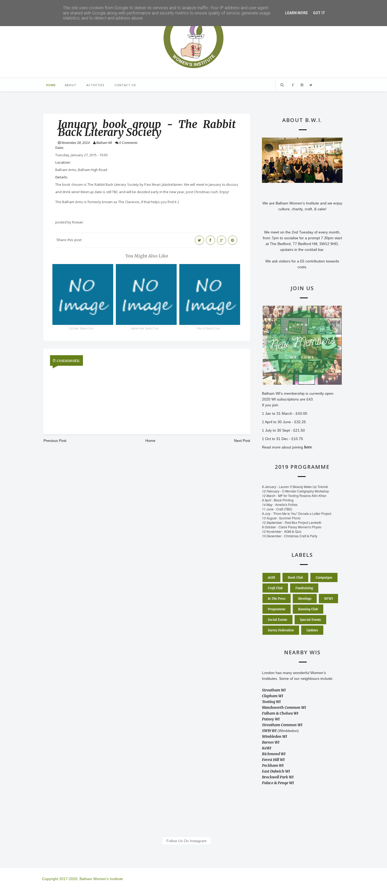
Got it (319, 13)
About (70, 85)
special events (310, 620)
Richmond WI (273, 754)
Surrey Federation (281, 630)
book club (295, 577)
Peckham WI (273, 765)
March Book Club (208, 328)
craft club (275, 588)
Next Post (242, 440)
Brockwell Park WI (278, 777)
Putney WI (271, 719)
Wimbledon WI (274, 736)
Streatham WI (274, 690)
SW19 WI (269, 730)
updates (312, 630)
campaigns (324, 577)
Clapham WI (272, 696)
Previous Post (54, 440)
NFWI (328, 599)
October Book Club (81, 328)
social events (277, 620)
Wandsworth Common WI (284, 707)
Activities (95, 85)
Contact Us (125, 85)
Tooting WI (271, 701)
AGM (271, 577)
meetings (304, 599)
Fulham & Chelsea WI (280, 713)
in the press (276, 599)
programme (276, 609)
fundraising (304, 588)
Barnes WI (270, 742)
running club (308, 609)
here (308, 447)
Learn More (296, 13)
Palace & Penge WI (278, 782)
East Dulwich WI (276, 771)
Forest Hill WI (273, 759)
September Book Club (144, 328)
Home (51, 85)
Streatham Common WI (282, 725)
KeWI (266, 748)
